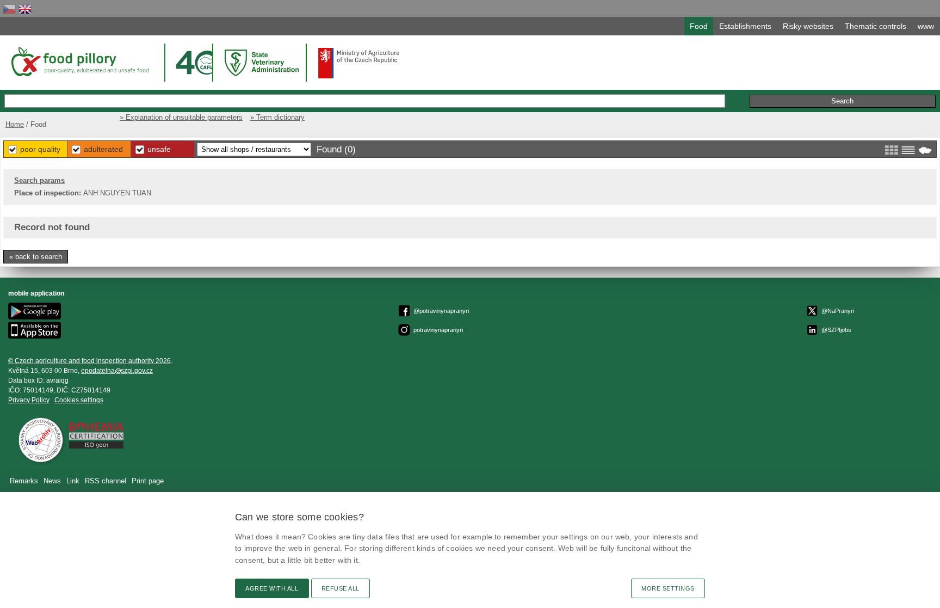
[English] (25, 9)
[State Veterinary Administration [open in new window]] (263, 62)
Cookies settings (78, 400)
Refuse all (340, 588)
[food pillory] (79, 61)
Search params (39, 180)
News (52, 481)
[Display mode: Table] (908, 150)
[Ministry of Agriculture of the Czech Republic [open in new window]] (359, 63)
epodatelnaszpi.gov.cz (117, 370)
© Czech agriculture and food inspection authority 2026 (89, 361)
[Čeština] (9, 9)
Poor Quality (40, 149)
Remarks (24, 481)
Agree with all (272, 588)
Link (72, 481)
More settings (668, 588)
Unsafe (159, 149)
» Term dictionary (277, 117)
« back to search (35, 257)
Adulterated (103, 149)
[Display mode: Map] (925, 150)
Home (14, 124)
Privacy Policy (29, 400)
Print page (148, 481)
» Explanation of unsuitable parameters (181, 117)
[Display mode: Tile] (891, 150)
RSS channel (105, 481)
